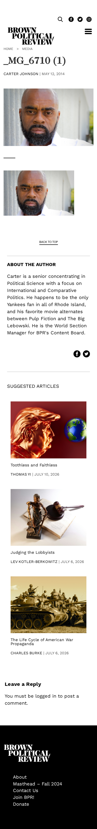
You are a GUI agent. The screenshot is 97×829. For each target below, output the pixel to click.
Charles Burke (26, 653)
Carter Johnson (21, 74)
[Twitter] (79, 19)
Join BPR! (23, 797)
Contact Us (25, 790)
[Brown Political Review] (31, 29)
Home (8, 49)
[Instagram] (88, 19)
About (20, 777)
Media (27, 49)
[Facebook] (70, 19)
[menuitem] (53, 777)
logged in (45, 696)
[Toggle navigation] (84, 34)
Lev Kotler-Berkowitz (34, 561)
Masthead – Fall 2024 (37, 784)
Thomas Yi (21, 474)
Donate (21, 804)
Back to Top (48, 242)
